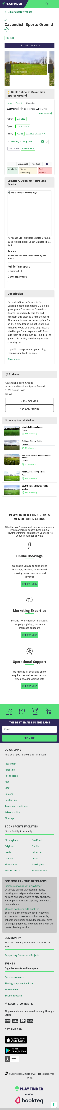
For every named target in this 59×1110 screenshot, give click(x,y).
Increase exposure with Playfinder (23, 885)
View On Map (29, 401)
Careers (9, 793)
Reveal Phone (29, 408)
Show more (14, 359)
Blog (7, 787)
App (7, 781)
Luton (35, 858)
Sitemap (9, 818)
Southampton (39, 870)
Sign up (29, 738)
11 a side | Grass (28, 45)
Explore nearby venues (20, 11)
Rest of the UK (13, 870)
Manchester (11, 864)
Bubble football (13, 995)
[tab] (29, 182)
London (9, 858)
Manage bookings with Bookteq (22, 909)
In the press (11, 775)
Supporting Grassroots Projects (22, 955)
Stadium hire (11, 989)
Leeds (8, 852)
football (10, 38)
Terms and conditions (16, 806)
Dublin (35, 846)
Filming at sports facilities (19, 983)
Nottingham (38, 864)
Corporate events (14, 977)
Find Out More (29, 584)
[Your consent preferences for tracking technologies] (54, 1105)
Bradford (36, 840)
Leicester (37, 852)
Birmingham (11, 840)
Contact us (11, 800)
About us (10, 769)
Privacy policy (12, 812)
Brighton (9, 846)
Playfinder (10, 763)
